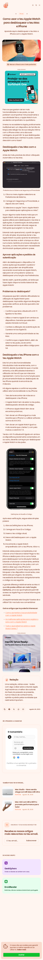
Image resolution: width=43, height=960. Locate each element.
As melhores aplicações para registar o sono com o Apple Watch (21, 620)
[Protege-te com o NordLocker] (16, 13)
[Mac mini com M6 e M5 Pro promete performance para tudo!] (21, 805)
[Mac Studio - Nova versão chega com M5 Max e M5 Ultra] (21, 792)
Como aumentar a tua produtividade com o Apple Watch (21, 614)
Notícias (18, 795)
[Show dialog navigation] (39, 5)
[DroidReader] (21, 885)
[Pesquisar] (36, 5)
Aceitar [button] (21, 955)
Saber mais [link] (21, 950)
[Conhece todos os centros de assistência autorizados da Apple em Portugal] (26, 13)
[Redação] (21, 690)
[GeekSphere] (21, 867)
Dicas (21, 14)
